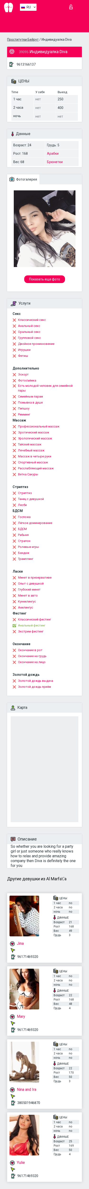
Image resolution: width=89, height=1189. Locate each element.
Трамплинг (25, 559)
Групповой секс (29, 338)
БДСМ (22, 529)
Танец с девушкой (31, 499)
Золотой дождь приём (34, 686)
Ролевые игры (28, 547)
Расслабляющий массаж (36, 468)
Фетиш (23, 356)
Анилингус (25, 607)
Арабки (53, 153)
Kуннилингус (27, 601)
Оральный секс (29, 332)
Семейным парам (30, 396)
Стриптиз (25, 493)
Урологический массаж (35, 438)
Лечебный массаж (31, 450)
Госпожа (24, 517)
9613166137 (26, 64)
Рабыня (23, 535)
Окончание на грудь (32, 656)
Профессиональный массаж (38, 426)
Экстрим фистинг (30, 631)
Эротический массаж (33, 432)
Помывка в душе (30, 402)
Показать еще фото (44, 279)
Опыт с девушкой (31, 583)
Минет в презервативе (35, 577)
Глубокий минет (29, 589)
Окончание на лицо (32, 662)
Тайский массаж (29, 444)
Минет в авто (28, 595)
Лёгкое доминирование (35, 523)
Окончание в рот (30, 650)
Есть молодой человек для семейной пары (45, 388)
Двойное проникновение (36, 344)
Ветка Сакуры (28, 474)
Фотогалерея (26, 179)
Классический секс (32, 320)
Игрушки (24, 350)
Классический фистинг (34, 619)
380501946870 (28, 1103)
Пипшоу (23, 408)
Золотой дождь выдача (35, 681)
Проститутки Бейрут (23, 39)
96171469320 (27, 957)
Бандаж (23, 553)
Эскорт (23, 374)
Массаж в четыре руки (34, 456)
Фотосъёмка (27, 380)
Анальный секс (29, 326)
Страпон (24, 541)
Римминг (24, 414)
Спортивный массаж (33, 462)
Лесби (22, 505)
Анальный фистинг (31, 625)
